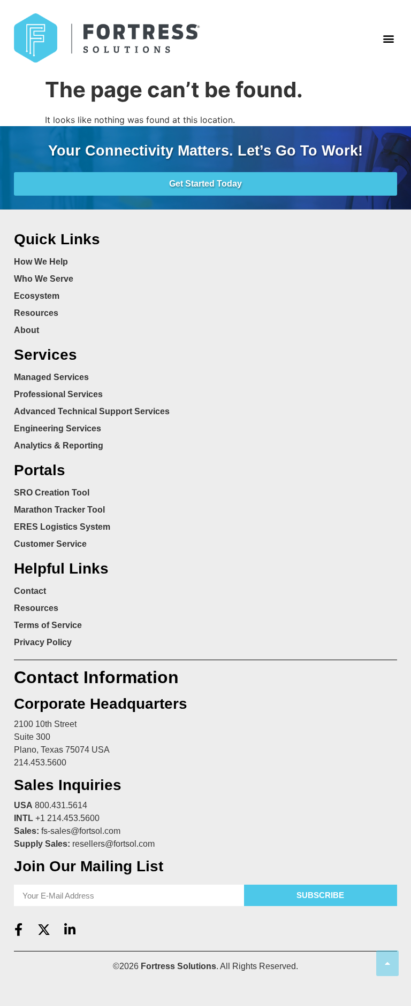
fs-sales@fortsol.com (80, 830)
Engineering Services (57, 428)
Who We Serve (43, 278)
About (26, 330)
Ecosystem (36, 295)
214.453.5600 (40, 762)
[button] (388, 38)
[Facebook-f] (18, 929)
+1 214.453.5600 (67, 818)
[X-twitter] (44, 929)
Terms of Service (48, 625)
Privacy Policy (43, 642)
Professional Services (58, 394)
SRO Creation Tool (51, 492)
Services (45, 354)
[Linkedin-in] (69, 929)
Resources (36, 313)
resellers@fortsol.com (113, 843)
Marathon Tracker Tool (59, 509)
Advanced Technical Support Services (92, 411)
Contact (30, 590)
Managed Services (51, 377)
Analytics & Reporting (58, 445)
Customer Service (50, 543)
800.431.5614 (61, 805)
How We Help (41, 261)
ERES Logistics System (62, 526)
